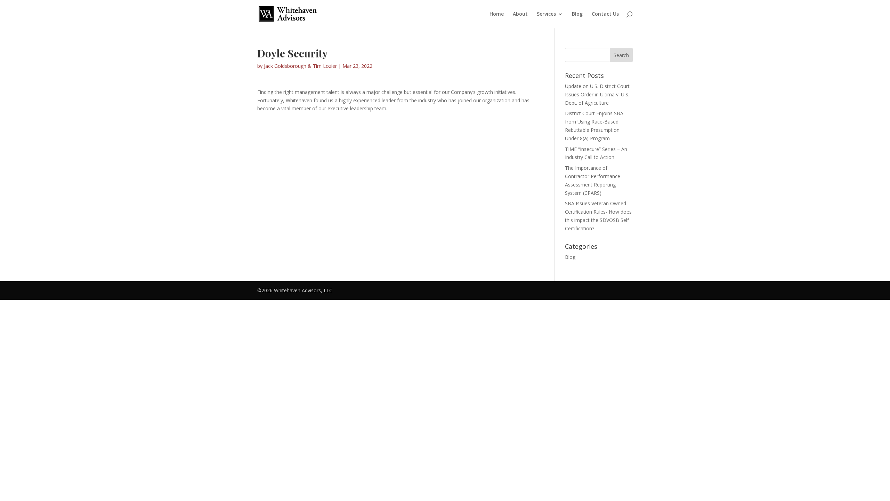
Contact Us (605, 14)
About (520, 14)
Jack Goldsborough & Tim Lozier (300, 66)
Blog (577, 14)
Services (546, 14)
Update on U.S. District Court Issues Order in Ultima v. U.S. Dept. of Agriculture (597, 94)
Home (497, 14)
